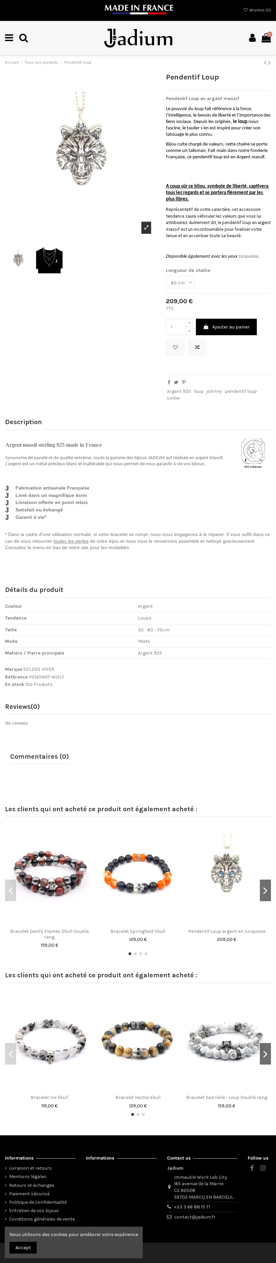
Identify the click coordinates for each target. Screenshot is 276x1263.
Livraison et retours (30, 1168)
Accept (23, 1248)
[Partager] (169, 382)
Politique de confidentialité (38, 1202)
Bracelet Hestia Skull (138, 1097)
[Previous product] (266, 63)
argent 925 (179, 391)
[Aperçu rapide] (59, 922)
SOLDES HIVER (38, 669)
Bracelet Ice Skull (49, 1097)
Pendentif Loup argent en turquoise (226, 931)
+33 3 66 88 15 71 (192, 1207)
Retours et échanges (32, 1185)
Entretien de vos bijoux (34, 1210)
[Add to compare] (197, 347)
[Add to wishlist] (175, 347)
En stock (14, 684)
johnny (214, 391)
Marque (13, 669)
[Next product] (269, 63)
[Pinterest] (183, 382)
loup (199, 391)
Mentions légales (27, 1176)
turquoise (248, 256)
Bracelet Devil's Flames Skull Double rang (49, 934)
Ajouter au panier (231, 327)
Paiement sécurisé (29, 1194)
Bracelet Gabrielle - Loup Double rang (226, 1097)
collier (173, 398)
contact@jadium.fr (194, 1217)
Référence (16, 677)
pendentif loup (241, 391)
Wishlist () (259, 10)
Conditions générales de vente (42, 1219)
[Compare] (49, 922)
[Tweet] (176, 382)
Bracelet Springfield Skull (137, 931)
